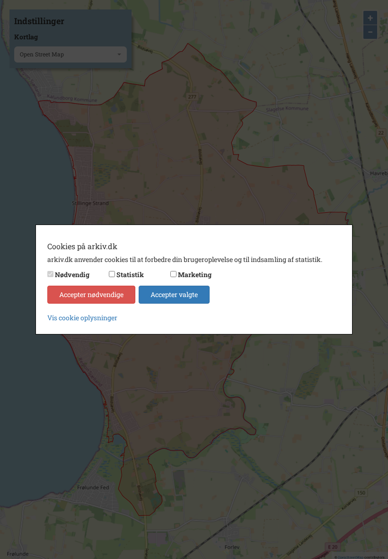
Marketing (195, 274)
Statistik (130, 274)
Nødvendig (72, 274)
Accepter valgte (174, 294)
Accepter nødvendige (91, 294)
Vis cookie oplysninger (82, 317)
